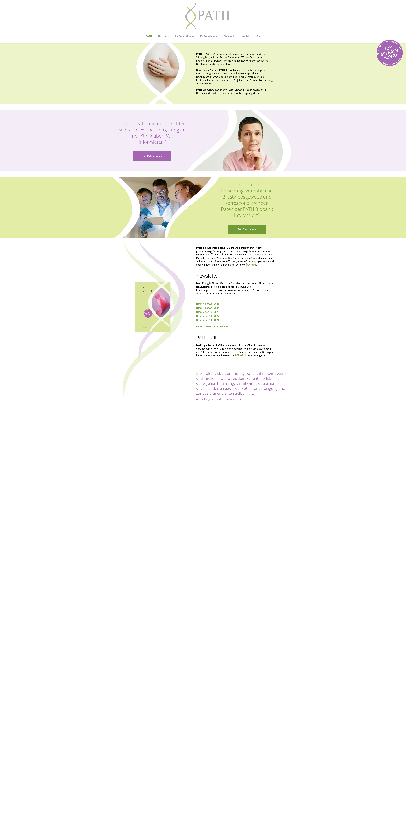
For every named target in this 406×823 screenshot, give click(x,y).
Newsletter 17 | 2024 (207, 307)
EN (258, 36)
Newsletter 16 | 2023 (207, 312)
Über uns (163, 36)
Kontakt (246, 36)
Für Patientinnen (152, 156)
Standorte (229, 36)
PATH (149, 36)
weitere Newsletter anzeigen (212, 326)
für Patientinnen (184, 36)
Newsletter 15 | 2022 (207, 316)
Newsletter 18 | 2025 (207, 303)
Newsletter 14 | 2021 (207, 320)
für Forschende (208, 36)
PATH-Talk (241, 355)
